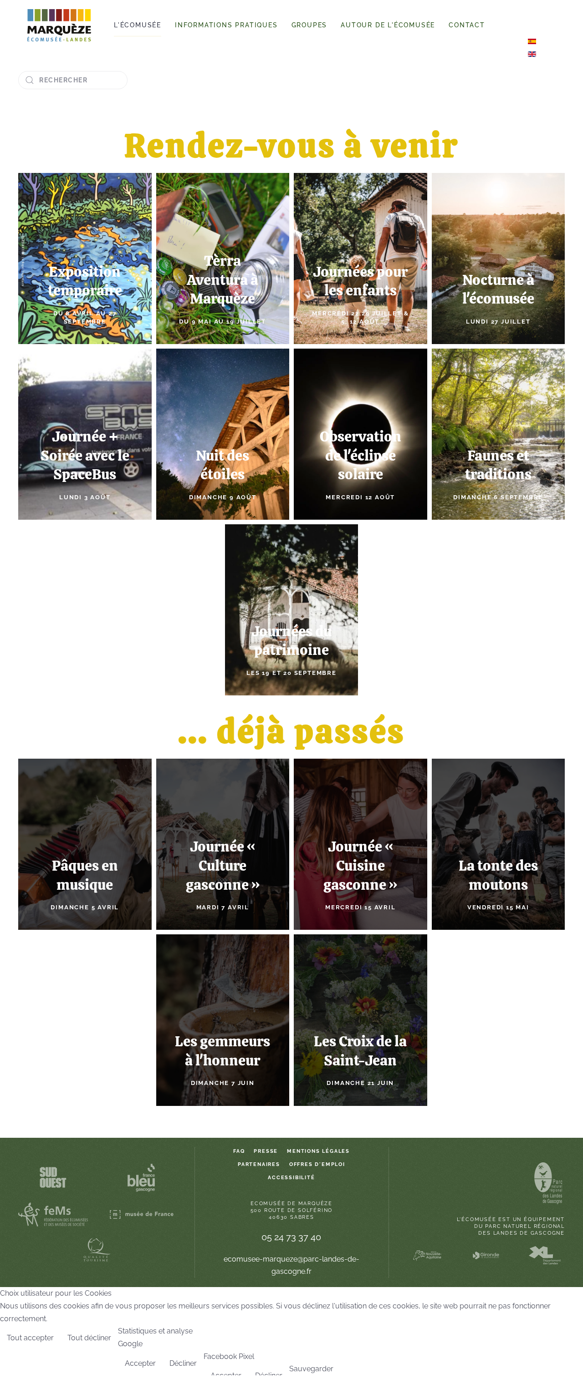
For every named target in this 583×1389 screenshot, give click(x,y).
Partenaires (259, 1164)
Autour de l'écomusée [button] (388, 25)
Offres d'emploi (317, 1164)
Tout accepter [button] (30, 1337)
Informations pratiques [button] (226, 25)
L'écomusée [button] (137, 25)
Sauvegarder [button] (311, 1368)
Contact (467, 25)
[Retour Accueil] (59, 25)
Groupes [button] (309, 25)
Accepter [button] (140, 1363)
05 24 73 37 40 (291, 1237)
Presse (266, 1151)
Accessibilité (291, 1178)
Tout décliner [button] (89, 1337)
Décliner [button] (183, 1363)
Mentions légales (318, 1151)
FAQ (239, 1151)
